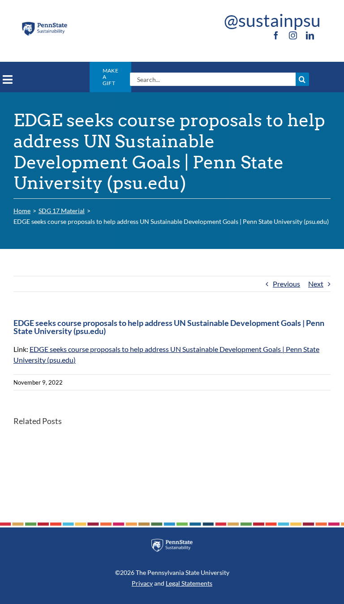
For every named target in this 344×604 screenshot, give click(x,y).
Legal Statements (189, 583)
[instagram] (293, 35)
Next (315, 283)
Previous (286, 283)
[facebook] (276, 35)
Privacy (142, 583)
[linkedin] (310, 35)
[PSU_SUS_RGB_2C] (44, 24)
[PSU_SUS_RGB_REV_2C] (172, 542)
